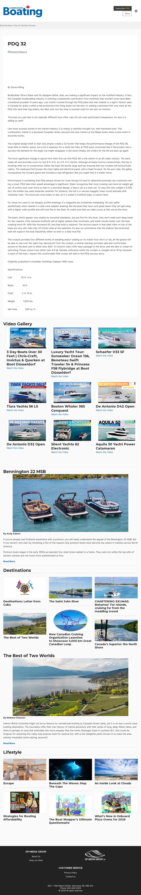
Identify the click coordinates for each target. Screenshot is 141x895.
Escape (8, 783)
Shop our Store (36, 860)
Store (127, 13)
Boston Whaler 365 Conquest (68, 408)
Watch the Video (15, 368)
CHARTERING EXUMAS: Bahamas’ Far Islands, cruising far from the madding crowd (112, 606)
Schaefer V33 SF (110, 352)
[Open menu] (136, 11)
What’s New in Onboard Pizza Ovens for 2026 (112, 818)
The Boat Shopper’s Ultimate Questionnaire (70, 821)
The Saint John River (64, 601)
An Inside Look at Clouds (113, 783)
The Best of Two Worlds (21, 637)
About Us (36, 856)
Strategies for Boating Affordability (19, 818)
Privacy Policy (70, 872)
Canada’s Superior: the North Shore (116, 646)
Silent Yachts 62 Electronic (65, 446)
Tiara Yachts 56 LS (22, 406)
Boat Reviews (6, 25)
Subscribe (123, 8)
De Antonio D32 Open (26, 444)
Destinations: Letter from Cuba (21, 603)
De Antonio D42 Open (115, 406)
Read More (9, 561)
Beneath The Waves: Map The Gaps (67, 785)
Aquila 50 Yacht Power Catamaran (115, 446)
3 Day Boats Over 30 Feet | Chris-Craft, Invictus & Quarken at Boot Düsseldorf (26, 358)
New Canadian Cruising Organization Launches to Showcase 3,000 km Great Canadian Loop (70, 639)
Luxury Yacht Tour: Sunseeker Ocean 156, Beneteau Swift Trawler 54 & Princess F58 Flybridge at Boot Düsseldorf (70, 362)
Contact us (70, 876)
